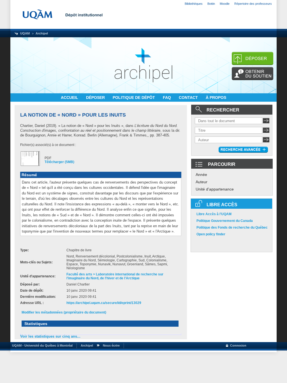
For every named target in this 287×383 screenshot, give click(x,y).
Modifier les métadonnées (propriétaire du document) (64, 312)
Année (201, 174)
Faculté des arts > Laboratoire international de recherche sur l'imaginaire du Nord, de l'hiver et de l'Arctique (114, 276)
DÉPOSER (96, 97)
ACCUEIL (70, 97)
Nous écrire (111, 345)
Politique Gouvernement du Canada (224, 221)
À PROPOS (216, 97)
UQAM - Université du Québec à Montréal (41, 345)
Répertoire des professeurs (253, 3)
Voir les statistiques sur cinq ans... (50, 336)
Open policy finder (210, 234)
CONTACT (189, 97)
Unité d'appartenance (215, 189)
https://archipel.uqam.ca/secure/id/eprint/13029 (103, 303)
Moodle (225, 3)
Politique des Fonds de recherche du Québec (232, 227)
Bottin (211, 3)
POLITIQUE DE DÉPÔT (134, 97)
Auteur (201, 182)
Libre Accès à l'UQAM (214, 214)
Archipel (42, 33)
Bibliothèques (194, 3)
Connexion (238, 345)
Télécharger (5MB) (59, 162)
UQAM (25, 33)
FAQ (167, 97)
